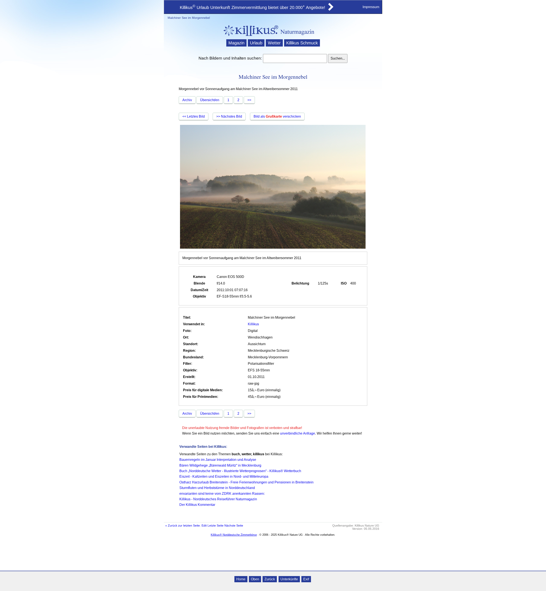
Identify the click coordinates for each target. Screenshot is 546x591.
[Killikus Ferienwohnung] (330, 9)
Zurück (269, 579)
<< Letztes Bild (193, 116)
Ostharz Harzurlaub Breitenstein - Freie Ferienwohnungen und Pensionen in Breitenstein (246, 482)
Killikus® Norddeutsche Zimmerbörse (234, 534)
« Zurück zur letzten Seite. (183, 525)
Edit (204, 525)
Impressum (371, 7)
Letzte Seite (216, 525)
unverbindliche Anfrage (297, 433)
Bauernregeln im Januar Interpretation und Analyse (217, 459)
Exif (306, 579)
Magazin (236, 43)
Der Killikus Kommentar (197, 504)
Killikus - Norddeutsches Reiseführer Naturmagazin (218, 499)
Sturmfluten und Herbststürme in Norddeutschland (217, 488)
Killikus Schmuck (302, 43)
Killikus (253, 324)
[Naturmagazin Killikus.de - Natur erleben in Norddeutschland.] (249, 36)
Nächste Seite (233, 525)
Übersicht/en (209, 100)
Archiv (187, 100)
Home (240, 579)
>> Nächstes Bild (229, 116)
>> (249, 100)
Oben (255, 579)
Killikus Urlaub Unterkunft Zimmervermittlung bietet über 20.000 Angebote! (252, 7)
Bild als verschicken (277, 116)
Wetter (274, 43)
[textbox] (295, 58)
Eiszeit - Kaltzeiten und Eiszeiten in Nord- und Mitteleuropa (223, 476)
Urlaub (256, 43)
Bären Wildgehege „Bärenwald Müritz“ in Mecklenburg (220, 465)
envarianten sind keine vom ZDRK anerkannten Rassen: (222, 493)
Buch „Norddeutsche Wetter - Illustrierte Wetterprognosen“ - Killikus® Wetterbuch (240, 471)
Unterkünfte (289, 579)
